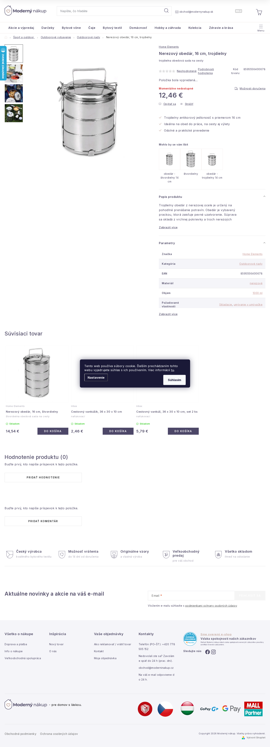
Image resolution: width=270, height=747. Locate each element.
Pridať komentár (43, 521)
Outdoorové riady (250, 263)
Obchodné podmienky (20, 734)
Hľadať (166, 11)
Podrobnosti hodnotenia (206, 71)
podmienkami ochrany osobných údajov (211, 605)
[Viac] (260, 26)
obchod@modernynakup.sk (196, 11)
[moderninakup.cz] (165, 708)
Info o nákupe (14, 651)
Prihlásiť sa (250, 595)
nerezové (256, 283)
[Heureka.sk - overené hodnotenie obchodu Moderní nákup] (190, 639)
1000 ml (258, 293)
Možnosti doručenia (252, 88)
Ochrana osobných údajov (59, 734)
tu (172, 370)
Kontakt (99, 651)
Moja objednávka (105, 658)
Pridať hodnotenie (43, 477)
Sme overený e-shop (216, 634)
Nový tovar (56, 644)
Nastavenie (96, 377)
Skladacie (225, 304)
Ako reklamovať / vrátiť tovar (112, 644)
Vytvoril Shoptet (256, 737)
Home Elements (169, 46)
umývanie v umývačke (248, 304)
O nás (53, 651)
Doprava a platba (16, 644)
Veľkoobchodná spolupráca (23, 658)
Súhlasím (174, 380)
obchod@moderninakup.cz (156, 667)
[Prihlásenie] (238, 11)
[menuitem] (21, 27)
